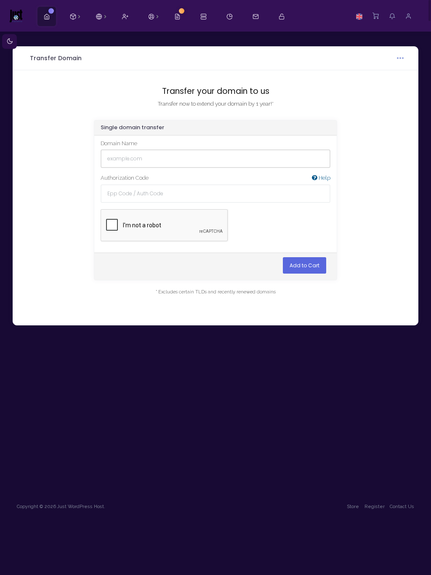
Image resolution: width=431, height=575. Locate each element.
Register (374, 506)
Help (323, 178)
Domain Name (119, 143)
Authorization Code (215, 178)
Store (353, 506)
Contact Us (402, 506)
